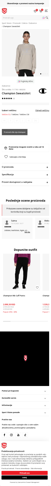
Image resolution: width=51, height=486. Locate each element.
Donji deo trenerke (10, 293)
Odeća (24, 23)
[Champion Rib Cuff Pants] (21, 272)
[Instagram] (11, 434)
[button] (25, 17)
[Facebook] (4, 434)
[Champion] (43, 90)
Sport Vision (6, 23)
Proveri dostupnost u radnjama (17, 182)
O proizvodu (8, 167)
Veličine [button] (15, 114)
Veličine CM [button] (24, 114)
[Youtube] (18, 434)
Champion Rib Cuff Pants (14, 295)
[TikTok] (25, 434)
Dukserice (33, 23)
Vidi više (27, 232)
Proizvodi (16, 23)
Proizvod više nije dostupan (15, 132)
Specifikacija (8, 174)
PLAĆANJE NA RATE (25, 2)
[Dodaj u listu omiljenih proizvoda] (37, 287)
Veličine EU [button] (6, 114)
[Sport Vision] (4, 10)
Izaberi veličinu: (9, 110)
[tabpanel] (25, 52)
